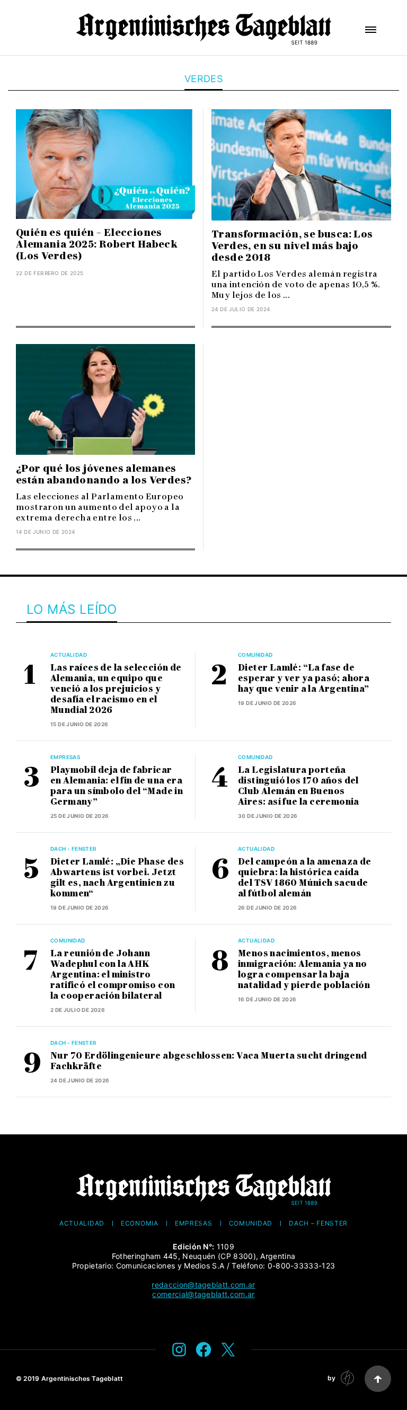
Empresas (65, 757)
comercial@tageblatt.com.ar (203, 1294)
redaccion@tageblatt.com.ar (203, 1284)
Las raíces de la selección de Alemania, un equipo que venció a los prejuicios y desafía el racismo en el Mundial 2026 (116, 689)
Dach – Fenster (318, 1223)
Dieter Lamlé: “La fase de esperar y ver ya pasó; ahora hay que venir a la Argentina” (303, 678)
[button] (370, 30)
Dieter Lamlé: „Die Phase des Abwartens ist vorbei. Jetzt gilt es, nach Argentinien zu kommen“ (117, 877)
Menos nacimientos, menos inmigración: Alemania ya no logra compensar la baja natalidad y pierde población (304, 969)
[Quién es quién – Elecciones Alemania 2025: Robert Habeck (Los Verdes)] (105, 164)
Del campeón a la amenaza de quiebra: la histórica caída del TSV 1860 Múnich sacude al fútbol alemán (304, 877)
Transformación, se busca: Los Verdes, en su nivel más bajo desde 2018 (292, 245)
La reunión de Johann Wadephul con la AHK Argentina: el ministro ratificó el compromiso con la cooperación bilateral (112, 974)
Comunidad (255, 654)
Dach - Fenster (73, 848)
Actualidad (68, 654)
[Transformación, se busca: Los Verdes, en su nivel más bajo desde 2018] (301, 165)
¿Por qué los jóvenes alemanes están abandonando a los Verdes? (103, 474)
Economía (139, 1223)
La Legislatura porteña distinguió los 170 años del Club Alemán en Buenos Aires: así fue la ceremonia (298, 786)
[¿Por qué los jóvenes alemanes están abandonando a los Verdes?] (105, 399)
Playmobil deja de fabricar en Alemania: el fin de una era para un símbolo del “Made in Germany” (116, 786)
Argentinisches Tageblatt (82, 1378)
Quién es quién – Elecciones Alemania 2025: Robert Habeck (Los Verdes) (97, 244)
